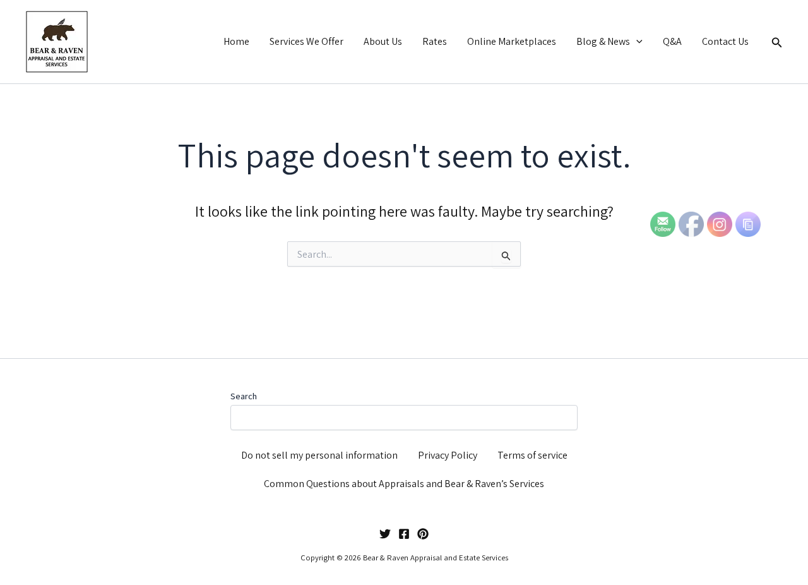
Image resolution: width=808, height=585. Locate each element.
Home (236, 41)
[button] (636, 41)
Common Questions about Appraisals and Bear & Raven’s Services (404, 483)
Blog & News (603, 41)
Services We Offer (306, 41)
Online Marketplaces (511, 41)
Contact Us (725, 41)
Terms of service (532, 455)
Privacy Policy (447, 455)
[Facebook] (404, 534)
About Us (383, 41)
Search (243, 396)
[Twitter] (385, 534)
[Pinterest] (423, 534)
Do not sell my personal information (319, 455)
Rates (434, 41)
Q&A (672, 41)
